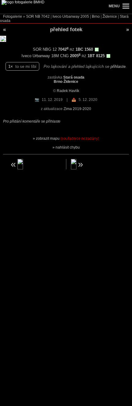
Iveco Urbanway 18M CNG (45, 56)
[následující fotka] (97, 164)
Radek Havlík (68, 91)
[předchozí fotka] (35, 164)
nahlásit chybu (68, 147)
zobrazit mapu (67, 138)
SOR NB (33, 16)
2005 (84, 16)
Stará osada (73, 77)
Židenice (110, 16)
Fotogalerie (12, 16)
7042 (45, 16)
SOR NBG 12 (45, 49)
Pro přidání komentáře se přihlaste (31, 121)
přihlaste (118, 66)
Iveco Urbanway (66, 16)
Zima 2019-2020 (77, 109)
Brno (96, 16)
